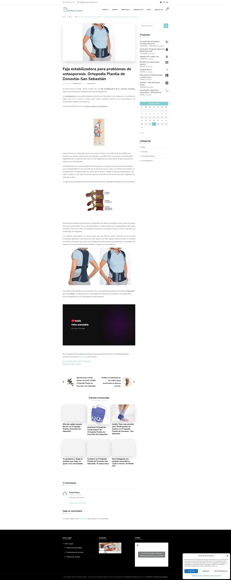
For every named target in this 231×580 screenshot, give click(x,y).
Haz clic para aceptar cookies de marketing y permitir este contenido (151, 554)
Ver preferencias (220, 571)
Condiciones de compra (74, 552)
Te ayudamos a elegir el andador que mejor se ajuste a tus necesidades (73, 461)
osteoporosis (86, 361)
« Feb (142, 133)
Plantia (105, 10)
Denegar (205, 571)
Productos (138, 10)
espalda (67, 361)
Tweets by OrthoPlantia (151, 554)
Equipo (115, 10)
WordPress (149, 577)
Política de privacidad (208, 575)
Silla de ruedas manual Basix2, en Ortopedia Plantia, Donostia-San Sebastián (72, 427)
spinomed (68, 364)
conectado (83, 519)
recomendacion (147, 161)
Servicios (125, 10)
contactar (83, 357)
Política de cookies (197, 575)
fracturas (76, 361)
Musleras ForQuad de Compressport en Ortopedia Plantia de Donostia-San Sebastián (97, 431)
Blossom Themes (131, 577)
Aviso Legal (218, 575)
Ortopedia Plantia (148, 156)
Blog (149, 10)
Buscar (166, 26)
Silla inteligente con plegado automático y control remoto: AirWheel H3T (123, 462)
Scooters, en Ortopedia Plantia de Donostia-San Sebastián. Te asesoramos (98, 461)
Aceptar (191, 571)
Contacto (159, 10)
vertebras (77, 364)
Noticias (144, 152)
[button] (227, 556)
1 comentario (90, 84)
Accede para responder (77, 503)
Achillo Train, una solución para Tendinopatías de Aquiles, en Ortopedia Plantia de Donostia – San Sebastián (123, 429)
